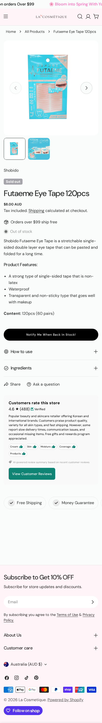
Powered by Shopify (65, 699)
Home (11, 31)
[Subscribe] (92, 602)
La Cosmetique (32, 699)
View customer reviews (32, 474)
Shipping (36, 210)
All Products (35, 31)
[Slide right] (86, 88)
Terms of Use (67, 614)
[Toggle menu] (6, 16)
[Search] (80, 16)
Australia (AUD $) (26, 664)
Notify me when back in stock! (51, 335)
